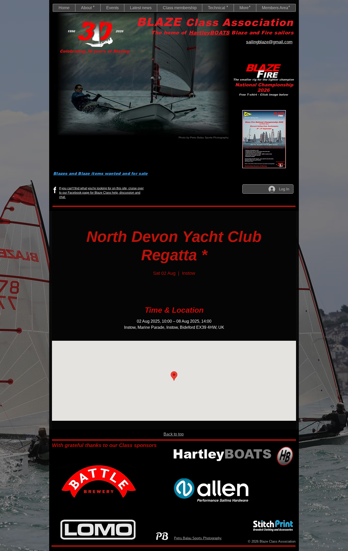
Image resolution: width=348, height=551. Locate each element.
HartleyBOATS (209, 32)
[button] (87, 7)
